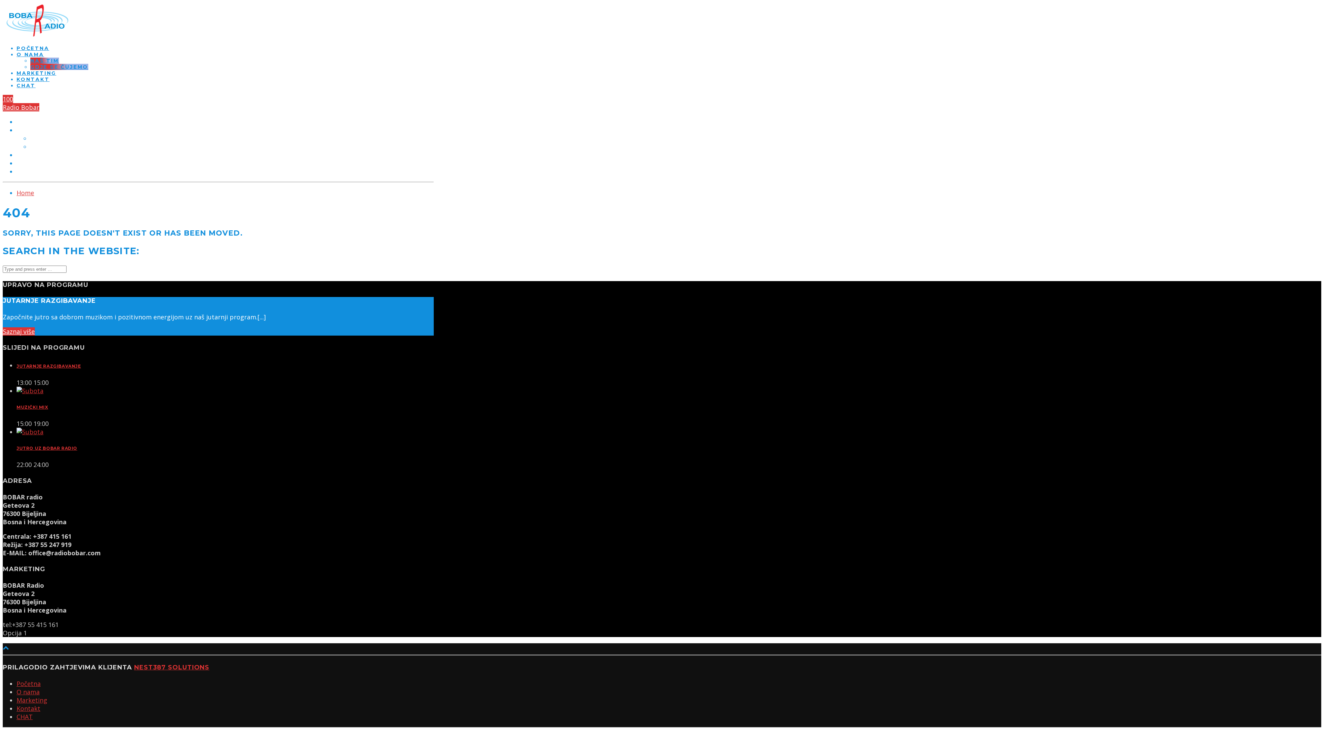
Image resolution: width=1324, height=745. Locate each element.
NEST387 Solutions (171, 667)
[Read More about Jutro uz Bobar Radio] (30, 432)
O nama (30, 54)
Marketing (36, 73)
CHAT (26, 85)
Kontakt (33, 79)
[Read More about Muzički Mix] (30, 391)
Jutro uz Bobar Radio (47, 448)
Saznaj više (19, 331)
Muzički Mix (32, 407)
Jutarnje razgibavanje (49, 366)
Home (25, 193)
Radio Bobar (21, 107)
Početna (33, 48)
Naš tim (44, 61)
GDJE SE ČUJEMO (59, 67)
